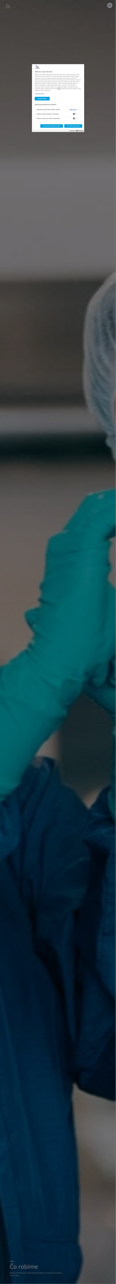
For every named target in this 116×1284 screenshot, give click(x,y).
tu (59, 89)
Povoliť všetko (42, 98)
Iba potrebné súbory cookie (51, 126)
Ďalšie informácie (39, 93)
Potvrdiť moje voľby (73, 126)
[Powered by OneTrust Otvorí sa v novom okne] (76, 131)
